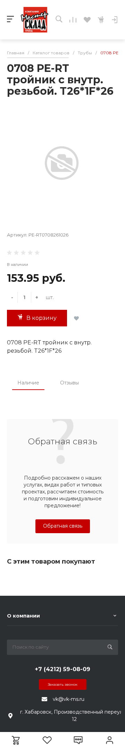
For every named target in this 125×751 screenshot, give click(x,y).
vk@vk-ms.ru (68, 699)
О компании (23, 616)
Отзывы (69, 383)
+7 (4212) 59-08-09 (62, 669)
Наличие (28, 383)
